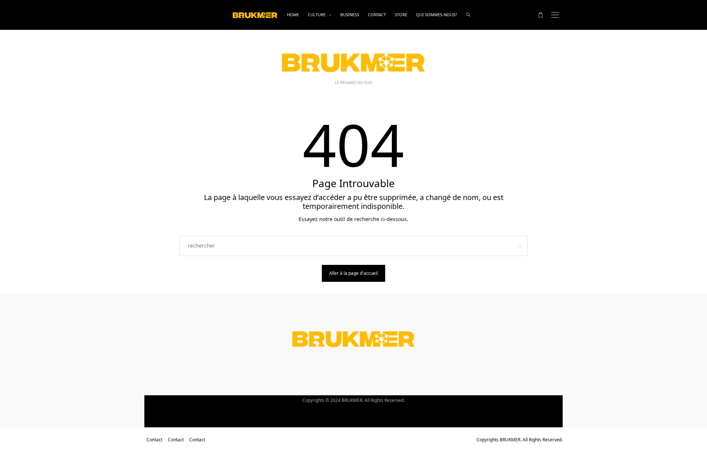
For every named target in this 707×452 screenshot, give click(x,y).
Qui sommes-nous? (436, 14)
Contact (377, 14)
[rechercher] (468, 15)
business (349, 14)
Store (401, 14)
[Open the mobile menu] (555, 15)
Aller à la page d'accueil (353, 273)
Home (293, 14)
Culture (317, 14)
